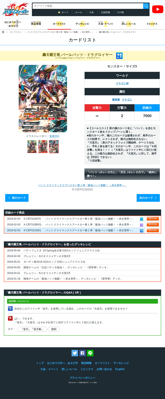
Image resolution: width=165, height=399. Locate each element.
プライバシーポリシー (82, 377)
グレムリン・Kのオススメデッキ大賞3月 (47, 273)
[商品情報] (36, 24)
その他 (120, 12)
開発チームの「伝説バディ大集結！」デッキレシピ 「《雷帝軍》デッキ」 (66, 267)
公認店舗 (105, 12)
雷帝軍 (116, 99)
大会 (91, 12)
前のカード (19, 197)
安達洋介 (54, 136)
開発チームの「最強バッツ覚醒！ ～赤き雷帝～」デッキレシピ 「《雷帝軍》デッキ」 (73, 278)
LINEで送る (90, 353)
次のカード (146, 197)
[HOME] (3, 31)
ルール (78, 12)
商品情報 (86, 363)
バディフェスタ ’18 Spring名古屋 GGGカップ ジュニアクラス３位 (62, 250)
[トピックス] (152, 24)
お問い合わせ (104, 369)
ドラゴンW (122, 83)
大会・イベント (49, 369)
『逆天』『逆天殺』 (32, 329)
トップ (40, 363)
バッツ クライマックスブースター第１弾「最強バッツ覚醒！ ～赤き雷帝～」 (60, 32)
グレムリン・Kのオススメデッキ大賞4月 (47, 256)
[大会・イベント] (105, 24)
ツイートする (75, 353)
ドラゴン (127, 99)
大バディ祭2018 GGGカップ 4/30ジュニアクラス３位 (54, 261)
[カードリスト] (59, 24)
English (120, 369)
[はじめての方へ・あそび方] (12, 24)
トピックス (86, 369)
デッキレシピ (121, 363)
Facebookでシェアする (82, 353)
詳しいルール (69, 369)
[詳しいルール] (129, 24)
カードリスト (16, 32)
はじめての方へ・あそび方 (62, 363)
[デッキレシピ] (82, 24)
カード (65, 12)
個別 (53, 329)
